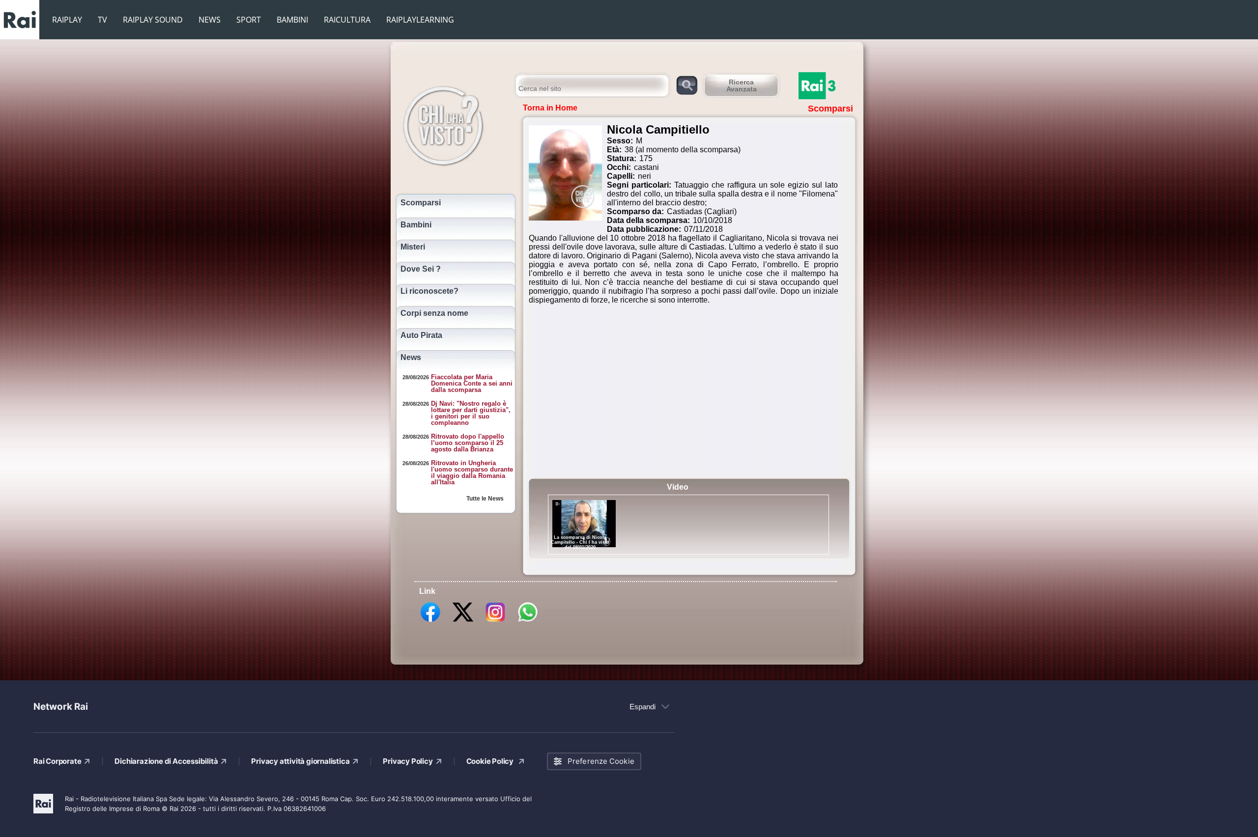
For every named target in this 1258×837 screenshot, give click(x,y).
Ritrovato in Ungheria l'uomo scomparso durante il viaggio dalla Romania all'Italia (472, 472)
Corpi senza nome (434, 313)
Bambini (415, 225)
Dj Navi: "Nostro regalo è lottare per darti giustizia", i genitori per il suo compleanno (471, 413)
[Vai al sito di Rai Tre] (828, 85)
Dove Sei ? (420, 269)
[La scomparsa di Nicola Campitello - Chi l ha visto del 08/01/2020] (584, 523)
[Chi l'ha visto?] (453, 124)
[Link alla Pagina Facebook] (430, 621)
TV (102, 19)
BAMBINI (292, 19)
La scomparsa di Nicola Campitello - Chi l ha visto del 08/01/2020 (580, 542)
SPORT (248, 19)
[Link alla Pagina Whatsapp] (527, 621)
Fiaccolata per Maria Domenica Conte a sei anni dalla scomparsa (472, 383)
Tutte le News (485, 498)
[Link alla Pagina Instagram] (495, 621)
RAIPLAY (67, 19)
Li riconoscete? (429, 291)
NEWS (210, 19)
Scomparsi (420, 203)
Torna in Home (550, 108)
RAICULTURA (347, 19)
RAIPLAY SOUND (153, 19)
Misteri (412, 247)
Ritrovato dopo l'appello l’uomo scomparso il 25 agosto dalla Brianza (467, 442)
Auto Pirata (421, 335)
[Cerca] (687, 84)
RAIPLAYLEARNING (420, 19)
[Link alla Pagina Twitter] (463, 621)
